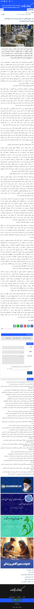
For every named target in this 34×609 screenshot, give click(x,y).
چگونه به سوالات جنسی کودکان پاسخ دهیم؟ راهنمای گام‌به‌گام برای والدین (18, 461)
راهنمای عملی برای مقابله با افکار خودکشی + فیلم (21, 452)
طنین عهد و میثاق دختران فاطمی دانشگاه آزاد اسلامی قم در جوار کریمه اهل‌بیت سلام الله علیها (17, 445)
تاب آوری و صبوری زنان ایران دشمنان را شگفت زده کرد (20, 425)
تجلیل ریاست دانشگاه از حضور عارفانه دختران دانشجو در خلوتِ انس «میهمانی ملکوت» (18, 441)
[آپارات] (9, 1)
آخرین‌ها (30, 379)
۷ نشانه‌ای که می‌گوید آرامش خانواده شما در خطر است (20, 458)
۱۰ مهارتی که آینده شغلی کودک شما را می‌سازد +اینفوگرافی (19, 399)
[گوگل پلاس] (7, 1)
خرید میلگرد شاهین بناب (27, 582)
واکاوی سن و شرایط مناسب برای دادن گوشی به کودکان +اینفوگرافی (17, 401)
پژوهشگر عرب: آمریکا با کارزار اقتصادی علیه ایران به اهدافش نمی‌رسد (17, 428)
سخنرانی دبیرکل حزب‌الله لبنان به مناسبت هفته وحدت (20, 430)
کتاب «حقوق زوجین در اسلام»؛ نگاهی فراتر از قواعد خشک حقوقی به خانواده (18, 469)
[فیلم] (2, 1)
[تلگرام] (4, 1)
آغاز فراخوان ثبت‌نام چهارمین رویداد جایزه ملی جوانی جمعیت (19, 382)
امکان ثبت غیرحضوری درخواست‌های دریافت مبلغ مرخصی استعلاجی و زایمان (17, 408)
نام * (31, 347)
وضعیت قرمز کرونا (26, 338)
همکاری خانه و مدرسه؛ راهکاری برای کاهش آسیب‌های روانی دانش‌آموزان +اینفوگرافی (17, 448)
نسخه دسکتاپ (17, 600)
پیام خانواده (8, 338)
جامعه (29, 10)
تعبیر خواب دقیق (29, 579)
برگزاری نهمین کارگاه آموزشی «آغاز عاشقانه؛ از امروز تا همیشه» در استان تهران (17, 465)
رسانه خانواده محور (17, 338)
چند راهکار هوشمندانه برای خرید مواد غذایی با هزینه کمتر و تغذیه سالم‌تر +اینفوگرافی (17, 387)
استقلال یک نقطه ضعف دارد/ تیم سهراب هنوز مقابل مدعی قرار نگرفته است (17, 422)
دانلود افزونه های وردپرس (27, 574)
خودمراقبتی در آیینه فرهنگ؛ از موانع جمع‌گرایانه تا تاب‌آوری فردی (18, 390)
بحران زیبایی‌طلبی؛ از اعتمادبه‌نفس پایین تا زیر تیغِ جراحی (20, 454)
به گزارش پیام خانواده (27, 62)
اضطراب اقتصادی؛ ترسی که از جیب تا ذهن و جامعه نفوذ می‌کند (18, 405)
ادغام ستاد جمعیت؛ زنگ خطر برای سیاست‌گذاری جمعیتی (19, 415)
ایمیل (30, 351)
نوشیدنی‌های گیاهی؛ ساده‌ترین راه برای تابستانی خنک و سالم (19, 403)
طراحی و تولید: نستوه (17, 607)
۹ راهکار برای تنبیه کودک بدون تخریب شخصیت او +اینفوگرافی (19, 394)
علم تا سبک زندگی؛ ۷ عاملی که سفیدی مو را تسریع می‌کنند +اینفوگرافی (17, 392)
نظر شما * (29, 356)
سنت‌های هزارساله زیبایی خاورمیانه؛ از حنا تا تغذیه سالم (20, 474)
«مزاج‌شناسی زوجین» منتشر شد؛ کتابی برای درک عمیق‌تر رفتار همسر (17, 472)
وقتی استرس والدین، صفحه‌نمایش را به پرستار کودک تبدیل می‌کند (18, 456)
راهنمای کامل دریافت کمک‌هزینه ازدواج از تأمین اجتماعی (20, 396)
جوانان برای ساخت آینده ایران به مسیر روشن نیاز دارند (20, 384)
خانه (24, 597)
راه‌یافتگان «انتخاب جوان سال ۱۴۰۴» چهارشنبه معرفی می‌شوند (18, 413)
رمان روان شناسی (29, 577)
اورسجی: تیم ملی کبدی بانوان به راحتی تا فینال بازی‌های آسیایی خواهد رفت (17, 418)
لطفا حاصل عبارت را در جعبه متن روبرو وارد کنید (21, 366)
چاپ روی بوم (30, 570)
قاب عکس (30, 572)
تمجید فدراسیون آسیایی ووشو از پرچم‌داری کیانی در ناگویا (20, 411)
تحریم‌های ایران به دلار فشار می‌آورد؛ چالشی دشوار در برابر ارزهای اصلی (16, 434)
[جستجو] (12, 1)
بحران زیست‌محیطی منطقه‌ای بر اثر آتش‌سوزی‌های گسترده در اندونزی (17, 432)
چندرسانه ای (12, 597)
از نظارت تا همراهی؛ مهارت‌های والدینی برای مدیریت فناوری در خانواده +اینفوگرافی (17, 437)
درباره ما (19, 597)
